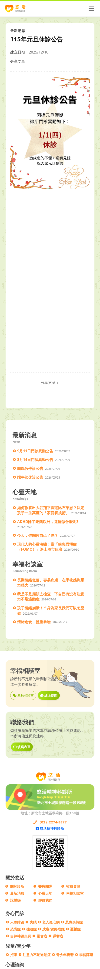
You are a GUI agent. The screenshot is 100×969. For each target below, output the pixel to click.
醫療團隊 (45, 886)
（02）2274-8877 (52, 822)
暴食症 (42, 936)
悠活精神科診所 (51, 828)
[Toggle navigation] (91, 8)
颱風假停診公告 (30, 468)
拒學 (13, 954)
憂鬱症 (75, 929)
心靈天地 (45, 893)
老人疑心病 (51, 922)
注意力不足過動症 (37, 954)
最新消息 (17, 893)
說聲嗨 (15, 900)
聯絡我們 (45, 900)
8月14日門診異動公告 (35, 459)
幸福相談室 (25, 695)
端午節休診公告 (30, 477)
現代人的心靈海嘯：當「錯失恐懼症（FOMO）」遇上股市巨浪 (47, 547)
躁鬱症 (58, 936)
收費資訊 (73, 886)
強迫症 (31, 929)
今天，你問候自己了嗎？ (37, 535)
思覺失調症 (74, 922)
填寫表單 (23, 747)
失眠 (33, 922)
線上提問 (50, 695)
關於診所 (17, 886)
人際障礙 (17, 922)
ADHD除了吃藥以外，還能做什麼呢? (47, 521)
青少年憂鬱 (65, 954)
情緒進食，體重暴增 (34, 621)
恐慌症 (15, 929)
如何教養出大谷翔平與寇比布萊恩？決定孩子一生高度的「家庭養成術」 (50, 510)
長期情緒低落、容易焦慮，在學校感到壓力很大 (50, 582)
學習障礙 (86, 954)
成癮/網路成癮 (53, 929)
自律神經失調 (20, 936)
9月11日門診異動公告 (35, 450)
